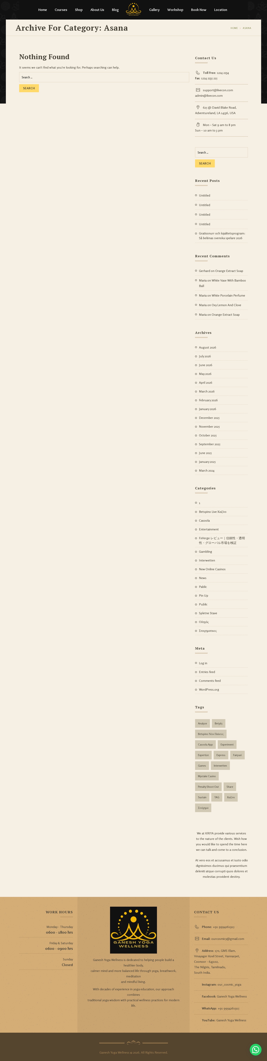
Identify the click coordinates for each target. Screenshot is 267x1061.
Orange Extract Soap (229, 271)
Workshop (175, 10)
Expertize (203, 755)
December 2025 (209, 418)
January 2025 (207, 462)
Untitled (204, 195)
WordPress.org (209, 689)
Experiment (227, 744)
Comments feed (210, 681)
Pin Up (203, 595)
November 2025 (209, 426)
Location (220, 10)
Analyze (202, 723)
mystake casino (207, 776)
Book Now (198, 10)
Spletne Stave (208, 613)
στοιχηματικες (208, 631)
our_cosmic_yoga (229, 984)
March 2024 (206, 470)
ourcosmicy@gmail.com (227, 939)
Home (42, 10)
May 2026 (205, 374)
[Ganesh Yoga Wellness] (133, 10)
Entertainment (209, 529)
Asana (247, 28)
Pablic (203, 587)
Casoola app (205, 744)
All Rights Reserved (154, 1052)
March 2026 (207, 391)
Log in (203, 663)
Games (202, 765)
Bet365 (218, 723)
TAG (216, 797)
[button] (256, 1050)
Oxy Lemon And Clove (226, 305)
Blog (115, 10)
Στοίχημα (203, 807)
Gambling (205, 551)
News (202, 578)
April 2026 (205, 382)
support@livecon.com (218, 90)
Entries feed (207, 672)
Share (230, 786)
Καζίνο (231, 797)
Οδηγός (204, 622)
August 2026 (207, 347)
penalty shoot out (208, 786)
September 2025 (209, 444)
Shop (79, 10)
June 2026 (205, 365)
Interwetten (207, 560)
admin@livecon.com (209, 95)
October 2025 (208, 435)
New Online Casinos (212, 569)
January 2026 (207, 409)
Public (203, 604)
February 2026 (208, 400)
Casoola (204, 520)
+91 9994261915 (223, 927)
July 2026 (205, 356)
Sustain (202, 797)
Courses (61, 10)
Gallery (154, 10)
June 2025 (205, 453)
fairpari (237, 755)
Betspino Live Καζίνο (212, 512)
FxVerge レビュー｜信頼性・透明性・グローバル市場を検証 (222, 540)
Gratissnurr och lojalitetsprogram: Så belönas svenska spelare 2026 (222, 235)
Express (221, 755)
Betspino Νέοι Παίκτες (211, 734)
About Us (97, 10)
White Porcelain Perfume (228, 295)
